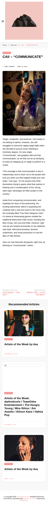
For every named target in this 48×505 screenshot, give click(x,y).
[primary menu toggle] (3, 21)
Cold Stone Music (23, 497)
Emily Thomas (10, 66)
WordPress (24, 500)
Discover (6, 52)
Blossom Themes (29, 498)
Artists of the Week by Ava (21, 344)
